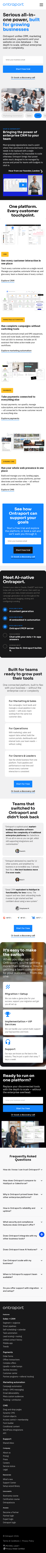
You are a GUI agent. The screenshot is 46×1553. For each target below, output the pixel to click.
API (4, 1433)
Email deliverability (11, 1393)
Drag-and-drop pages (12, 1409)
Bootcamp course (10, 1496)
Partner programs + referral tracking (18, 1376)
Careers (6, 1463)
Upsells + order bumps (12, 1366)
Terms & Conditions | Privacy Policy (18, 1541)
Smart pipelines (9, 1326)
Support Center (9, 1482)
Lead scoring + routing (12, 1336)
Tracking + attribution (12, 1400)
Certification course (11, 1499)
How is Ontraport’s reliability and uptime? (23, 1209)
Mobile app (8, 1343)
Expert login (8, 1519)
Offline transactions (11, 1359)
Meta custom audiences (13, 1396)
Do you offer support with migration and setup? (23, 1289)
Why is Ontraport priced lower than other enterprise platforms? (23, 1196)
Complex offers (9, 1363)
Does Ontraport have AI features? (23, 1249)
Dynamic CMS (9, 1413)
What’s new (8, 1479)
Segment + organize (11, 1323)
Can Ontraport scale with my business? (23, 1262)
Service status (9, 1466)
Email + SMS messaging (13, 1389)
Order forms (8, 1356)
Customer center (10, 1373)
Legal (5, 1469)
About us (7, 1452)
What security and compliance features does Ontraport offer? (23, 1223)
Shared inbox (8, 1443)
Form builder (8, 1423)
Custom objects (9, 1416)
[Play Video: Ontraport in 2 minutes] (23, 184)
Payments (8, 1352)
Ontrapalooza (9, 1502)
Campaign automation (12, 1386)
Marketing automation (14, 1382)
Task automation (10, 1333)
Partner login (8, 1515)
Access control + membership (15, 1419)
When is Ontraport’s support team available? (23, 1275)
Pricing (6, 1456)
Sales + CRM (9, 1319)
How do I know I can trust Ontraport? (23, 1169)
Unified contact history (12, 1340)
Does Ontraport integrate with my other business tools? (23, 1237)
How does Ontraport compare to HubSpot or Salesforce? (23, 1182)
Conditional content (11, 1426)
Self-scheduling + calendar (14, 1329)
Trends (6, 1346)
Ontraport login (9, 1522)
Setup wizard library (11, 1486)
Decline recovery (10, 1370)
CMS (5, 1405)
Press (5, 1459)
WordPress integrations (13, 1430)
